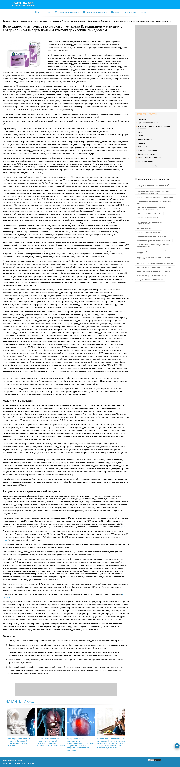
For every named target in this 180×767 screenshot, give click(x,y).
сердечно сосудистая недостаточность (154, 241)
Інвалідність (142, 119)
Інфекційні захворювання (148, 123)
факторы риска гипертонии (148, 232)
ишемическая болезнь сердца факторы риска (154, 202)
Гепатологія (142, 143)
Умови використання (12, 760)
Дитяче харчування (145, 161)
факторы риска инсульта (147, 218)
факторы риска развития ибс (149, 213)
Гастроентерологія (145, 139)
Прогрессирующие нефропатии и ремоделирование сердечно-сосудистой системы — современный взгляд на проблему (80, 744)
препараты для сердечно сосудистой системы (153, 186)
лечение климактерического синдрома (153, 271)
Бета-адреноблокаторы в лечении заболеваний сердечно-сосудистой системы (18, 742)
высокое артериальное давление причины (155, 267)
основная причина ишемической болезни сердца (154, 252)
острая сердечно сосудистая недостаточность (149, 223)
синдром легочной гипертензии (150, 280)
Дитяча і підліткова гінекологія (150, 158)
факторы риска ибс (145, 228)
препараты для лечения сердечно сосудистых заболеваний (151, 208)
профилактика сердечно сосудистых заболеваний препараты (153, 192)
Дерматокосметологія (146, 154)
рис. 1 (124, 527)
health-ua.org (23, 4)
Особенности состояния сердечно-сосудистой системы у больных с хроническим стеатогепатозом (51, 742)
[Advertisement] (156, 67)
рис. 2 (6, 540)
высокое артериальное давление (151, 276)
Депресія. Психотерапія (147, 150)
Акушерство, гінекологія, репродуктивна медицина (154, 127)
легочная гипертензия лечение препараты (155, 263)
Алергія (141, 132)
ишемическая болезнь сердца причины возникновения (153, 246)
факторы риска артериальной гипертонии (155, 197)
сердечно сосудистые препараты (151, 236)
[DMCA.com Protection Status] (155, 761)
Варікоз (141, 136)
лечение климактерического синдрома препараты (153, 258)
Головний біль (143, 147)
